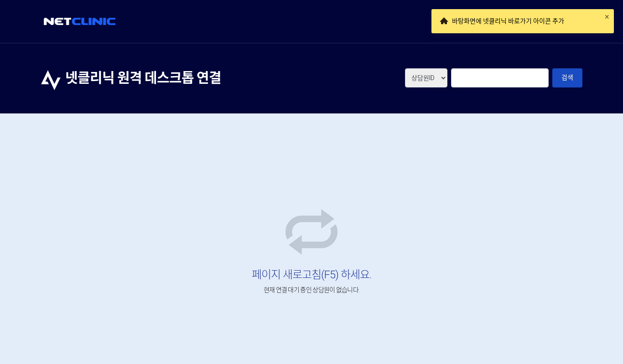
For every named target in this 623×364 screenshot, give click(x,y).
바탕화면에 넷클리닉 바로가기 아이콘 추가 (508, 21)
